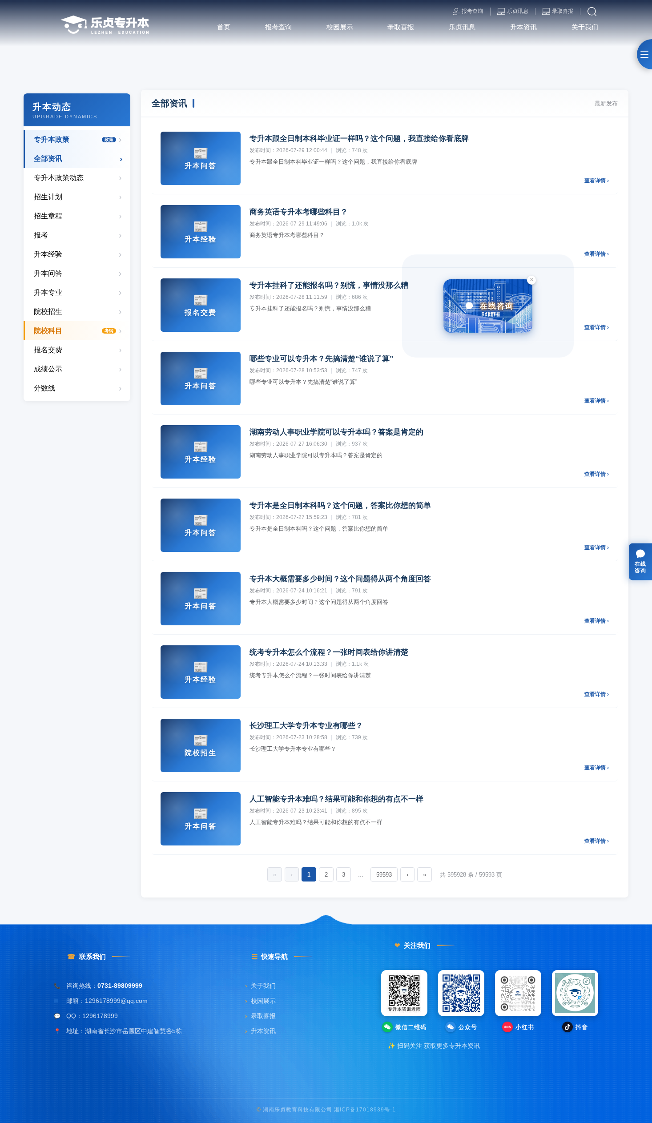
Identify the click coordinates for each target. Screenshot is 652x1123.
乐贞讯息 (517, 11)
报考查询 (472, 11)
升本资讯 (260, 1031)
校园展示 (260, 1001)
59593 (384, 874)
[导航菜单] (644, 54)
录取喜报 (562, 11)
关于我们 (260, 985)
